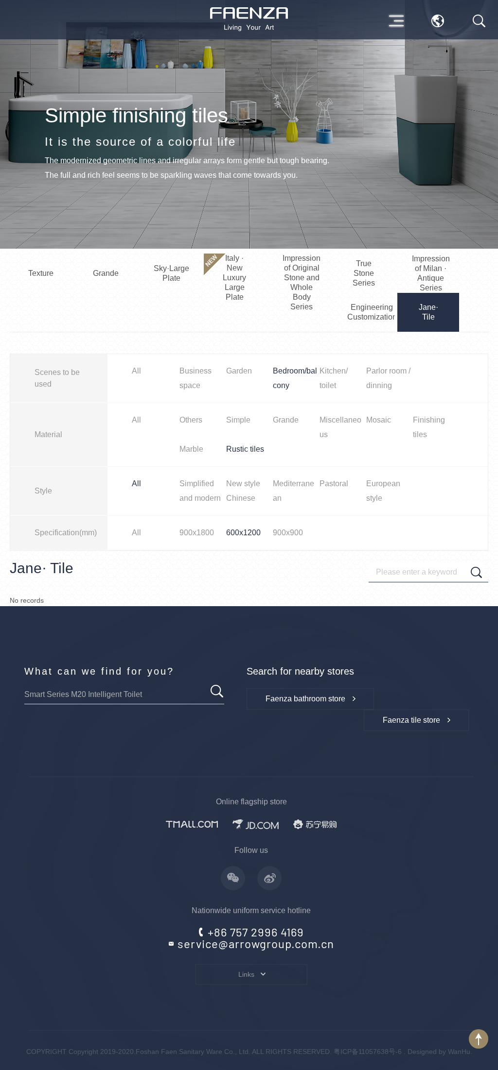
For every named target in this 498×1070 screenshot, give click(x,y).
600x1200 (243, 532)
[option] (249, 124)
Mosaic (378, 420)
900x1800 (196, 532)
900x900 (288, 532)
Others (190, 420)
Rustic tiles (245, 449)
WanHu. (460, 1051)
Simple (238, 420)
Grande (286, 420)
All (136, 371)
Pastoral (334, 483)
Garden (239, 371)
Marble (191, 449)
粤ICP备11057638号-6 (368, 1051)
